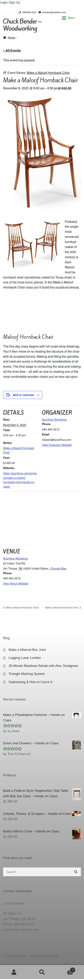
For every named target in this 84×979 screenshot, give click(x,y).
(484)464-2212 (29, 12)
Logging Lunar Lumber (25, 658)
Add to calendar (23, 395)
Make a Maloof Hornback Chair (22, 607)
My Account (14, 972)
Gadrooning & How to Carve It (30, 682)
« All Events (12, 50)
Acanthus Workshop (54, 419)
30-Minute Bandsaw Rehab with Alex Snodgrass (43, 666)
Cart (64, 968)
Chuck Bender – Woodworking (22, 25)
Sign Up (14, 2)
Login (4, 2)
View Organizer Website (57, 445)
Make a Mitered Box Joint (27, 650)
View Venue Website (15, 583)
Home (11, 37)
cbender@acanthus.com (54, 12)
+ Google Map (57, 568)
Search (42, 972)
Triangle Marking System (27, 674)
